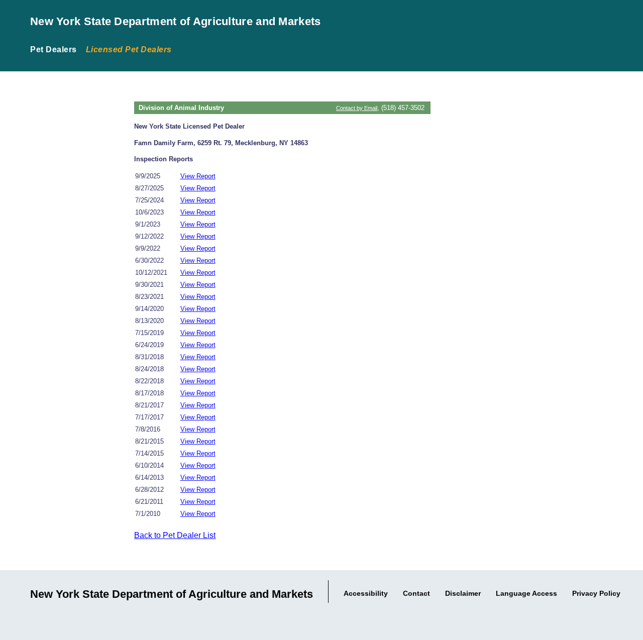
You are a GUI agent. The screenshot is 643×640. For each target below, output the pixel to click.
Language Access (526, 593)
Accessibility (366, 593)
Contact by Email (356, 108)
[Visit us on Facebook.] (620, 618)
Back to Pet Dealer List (175, 535)
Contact (416, 593)
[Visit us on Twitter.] (632, 618)
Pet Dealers (53, 49)
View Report (198, 176)
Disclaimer (463, 593)
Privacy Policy (596, 593)
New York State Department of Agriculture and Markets (175, 21)
